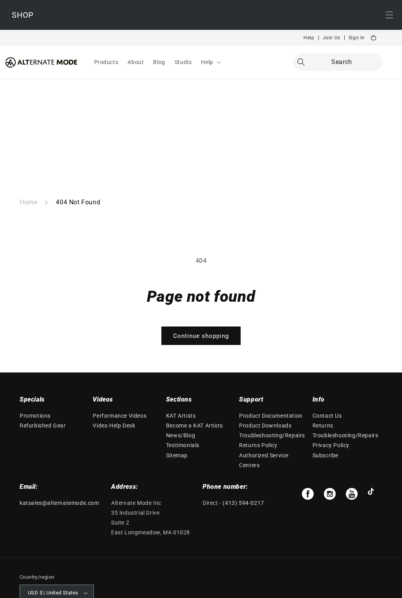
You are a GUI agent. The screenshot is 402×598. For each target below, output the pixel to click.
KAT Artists (181, 416)
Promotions (35, 416)
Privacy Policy (330, 445)
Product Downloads (265, 425)
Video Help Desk (114, 425)
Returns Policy (258, 445)
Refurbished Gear (43, 425)
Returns (322, 425)
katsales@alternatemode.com (59, 503)
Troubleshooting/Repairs (272, 435)
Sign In (357, 37)
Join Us (331, 37)
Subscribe (325, 455)
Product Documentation (271, 416)
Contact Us (327, 416)
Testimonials (182, 445)
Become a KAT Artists (194, 425)
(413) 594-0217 (243, 503)
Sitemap (177, 455)
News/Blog (180, 435)
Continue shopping (201, 335)
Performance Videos (119, 416)
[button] (209, 62)
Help (308, 37)
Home (28, 202)
